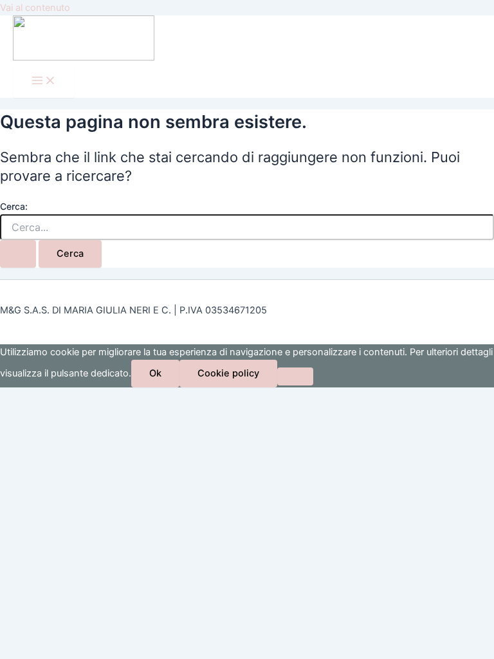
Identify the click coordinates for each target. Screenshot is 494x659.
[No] (295, 376)
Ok (155, 373)
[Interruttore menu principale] (44, 81)
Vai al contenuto (35, 8)
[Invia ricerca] (18, 254)
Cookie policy (228, 373)
